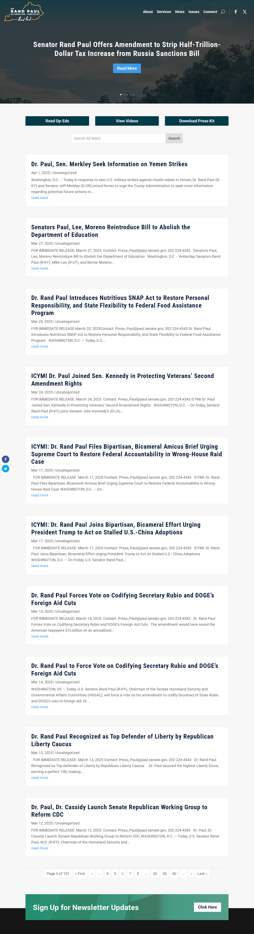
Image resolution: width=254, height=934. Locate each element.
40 (174, 873)
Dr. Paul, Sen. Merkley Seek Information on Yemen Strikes (109, 164)
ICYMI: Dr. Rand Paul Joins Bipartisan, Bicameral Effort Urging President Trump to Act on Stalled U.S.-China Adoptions (116, 528)
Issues (194, 11)
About (148, 11)
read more (39, 197)
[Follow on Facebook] (235, 11)
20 (155, 873)
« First (80, 873)
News (179, 11)
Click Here (207, 907)
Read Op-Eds (57, 121)
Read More (127, 68)
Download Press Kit (196, 121)
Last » (202, 873)
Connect (210, 11)
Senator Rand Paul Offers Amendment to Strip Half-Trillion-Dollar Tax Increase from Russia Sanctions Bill (127, 49)
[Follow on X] (244, 11)
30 (165, 873)
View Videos (127, 121)
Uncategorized (65, 173)
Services (164, 11)
